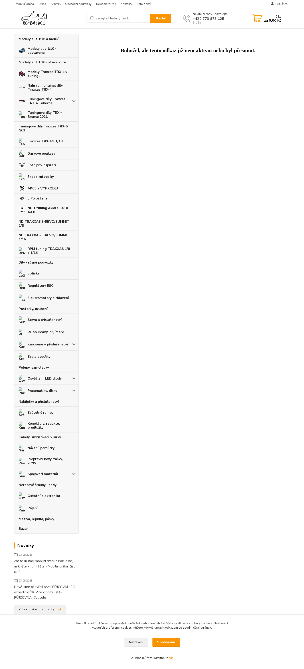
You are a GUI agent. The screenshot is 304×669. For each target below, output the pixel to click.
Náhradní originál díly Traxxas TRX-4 (45, 87)
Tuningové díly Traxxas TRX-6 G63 (43, 128)
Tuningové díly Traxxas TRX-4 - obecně (46, 101)
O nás (42, 4)
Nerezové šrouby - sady (38, 485)
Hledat (160, 18)
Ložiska (34, 273)
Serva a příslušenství (45, 320)
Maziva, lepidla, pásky (36, 519)
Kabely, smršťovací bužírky (40, 437)
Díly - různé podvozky (36, 262)
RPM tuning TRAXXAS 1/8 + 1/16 (49, 251)
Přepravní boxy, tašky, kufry (45, 461)
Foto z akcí (144, 4)
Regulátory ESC (40, 285)
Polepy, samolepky (34, 367)
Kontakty (126, 4)
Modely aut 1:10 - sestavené (42, 50)
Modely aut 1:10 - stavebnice (42, 62)
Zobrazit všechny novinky (37, 609)
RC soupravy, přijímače (46, 332)
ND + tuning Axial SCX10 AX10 (48, 210)
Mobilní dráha (25, 4)
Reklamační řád (106, 4)
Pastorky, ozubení (33, 309)
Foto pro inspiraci (42, 165)
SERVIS (56, 4)
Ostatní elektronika (44, 496)
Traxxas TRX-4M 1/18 (45, 141)
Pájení (33, 508)
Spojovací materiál (43, 474)
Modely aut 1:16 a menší (39, 39)
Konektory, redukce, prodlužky (44, 425)
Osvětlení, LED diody (45, 378)
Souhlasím (166, 642)
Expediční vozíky (41, 177)
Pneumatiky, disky (42, 391)
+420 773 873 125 (208, 18)
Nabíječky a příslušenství (39, 401)
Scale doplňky (39, 356)
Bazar (23, 528)
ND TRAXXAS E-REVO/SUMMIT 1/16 (44, 237)
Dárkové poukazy (41, 153)
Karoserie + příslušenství (48, 344)
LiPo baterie (38, 198)
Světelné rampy (40, 412)
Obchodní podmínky (78, 4)
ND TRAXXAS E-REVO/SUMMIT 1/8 (44, 223)
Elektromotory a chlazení (48, 298)
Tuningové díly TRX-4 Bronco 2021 (45, 114)
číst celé (39, 597)
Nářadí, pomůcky (41, 448)
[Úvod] (48, 18)
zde (171, 658)
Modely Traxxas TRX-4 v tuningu (47, 74)
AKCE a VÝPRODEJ (43, 188)
